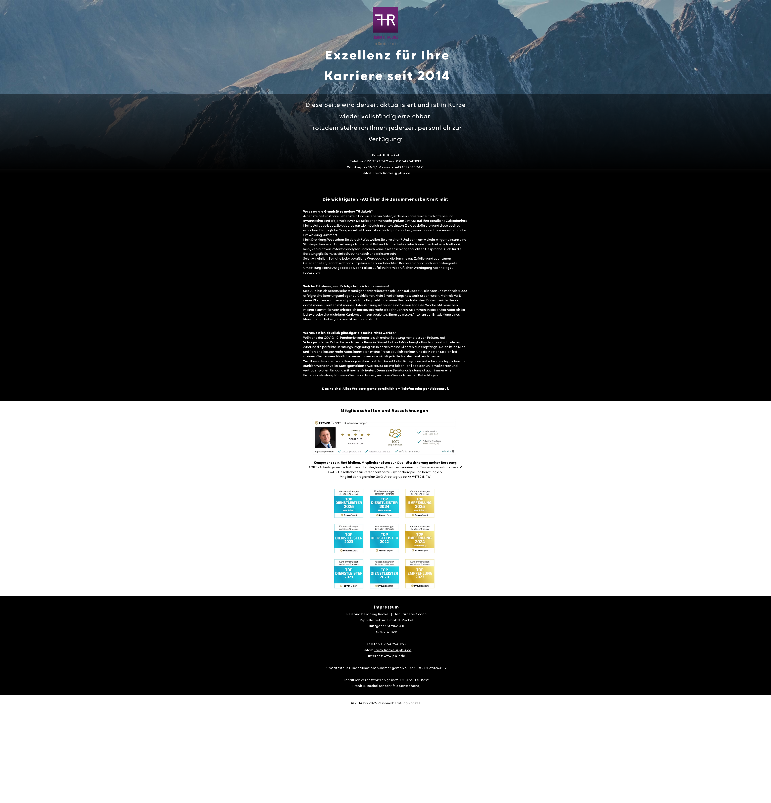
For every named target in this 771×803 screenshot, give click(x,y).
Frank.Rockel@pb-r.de (391, 173)
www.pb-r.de (394, 656)
